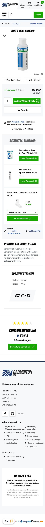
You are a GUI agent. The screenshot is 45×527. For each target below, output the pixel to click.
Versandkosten (18, 122)
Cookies (20, 413)
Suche (38, 15)
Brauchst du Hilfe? (36, 24)
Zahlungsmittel (35, 231)
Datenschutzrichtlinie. (22, 497)
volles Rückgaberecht (14, 232)
